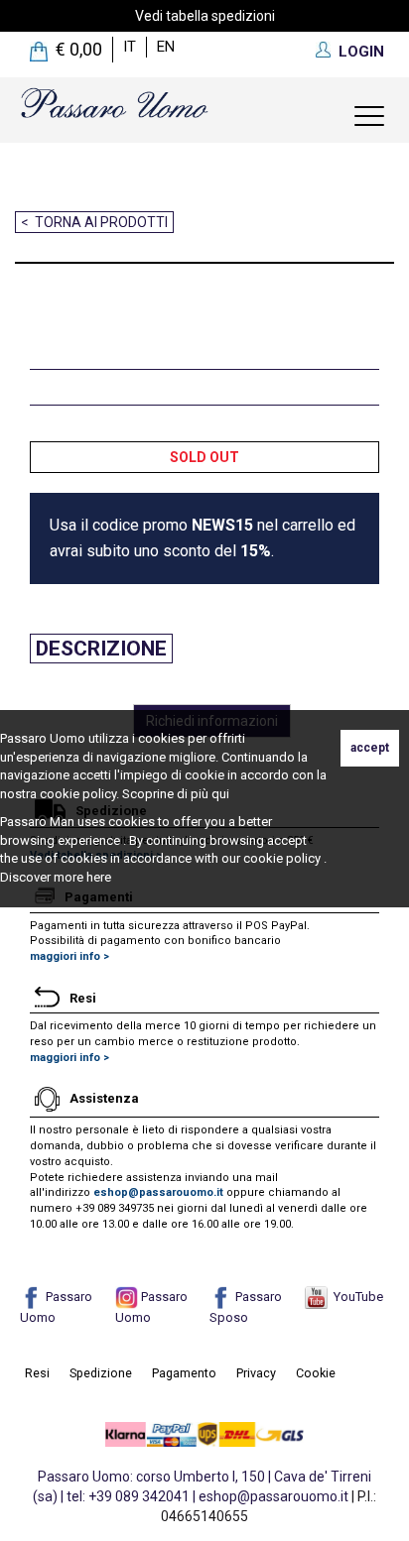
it (129, 47)
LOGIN (361, 51)
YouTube (355, 1296)
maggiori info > (69, 956)
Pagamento (184, 1372)
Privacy (256, 1372)
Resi (37, 1372)
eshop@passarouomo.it (158, 1192)
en (166, 47)
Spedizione (100, 1372)
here (98, 877)
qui (220, 793)
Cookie (316, 1372)
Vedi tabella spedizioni (205, 16)
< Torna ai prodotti (94, 222)
